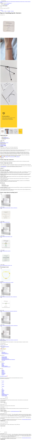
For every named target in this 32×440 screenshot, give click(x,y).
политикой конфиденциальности (15, 411)
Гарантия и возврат (4, 357)
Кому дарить (3, 352)
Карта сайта (3, 360)
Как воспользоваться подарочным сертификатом (8, 359)
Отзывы (11, 1)
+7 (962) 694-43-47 (9, 3)
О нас (9, 1)
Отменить (2, 410)
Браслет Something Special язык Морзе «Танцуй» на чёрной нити (9, 325)
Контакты (14, 1)
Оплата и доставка (24, 1)
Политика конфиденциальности (6, 366)
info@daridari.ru (7, 346)
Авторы (3, 374)
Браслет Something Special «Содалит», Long (6, 265)
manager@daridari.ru (3, 166)
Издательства (3, 373)
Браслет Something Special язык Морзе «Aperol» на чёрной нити (8, 207)
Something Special (6, 137)
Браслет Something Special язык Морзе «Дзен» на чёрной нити (8, 296)
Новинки (3, 1)
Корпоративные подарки (19, 1)
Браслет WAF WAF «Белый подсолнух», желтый (6, 282)
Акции (5, 1)
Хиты (1, 1)
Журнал (8, 1)
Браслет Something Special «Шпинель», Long (6, 236)
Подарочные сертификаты (5, 358)
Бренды (3, 372)
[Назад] (1, 6)
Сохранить (5, 410)
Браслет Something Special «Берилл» (5, 222)
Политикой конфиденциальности (26, 419)
